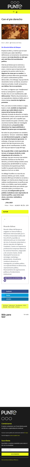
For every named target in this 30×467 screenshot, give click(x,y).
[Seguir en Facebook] (12, 2)
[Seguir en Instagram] (18, 2)
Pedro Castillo (11, 307)
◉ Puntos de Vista (15, 43)
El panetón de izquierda (11, 366)
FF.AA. (24, 305)
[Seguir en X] (15, 2)
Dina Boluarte (19, 305)
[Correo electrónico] (5, 280)
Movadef (5, 307)
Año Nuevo (5, 305)
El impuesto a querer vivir (11, 339)
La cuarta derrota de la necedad (13, 378)
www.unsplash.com (15, 435)
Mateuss (16, 460)
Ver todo (26, 314)
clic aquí (26, 432)
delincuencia (12, 305)
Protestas (17, 307)
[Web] (24, 278)
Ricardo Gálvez (9, 226)
